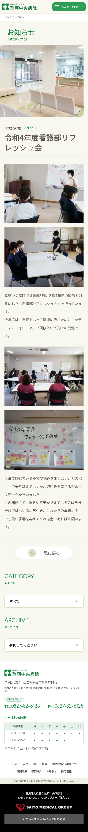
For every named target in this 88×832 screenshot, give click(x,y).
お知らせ (51, 771)
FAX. (66, 706)
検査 (44, 764)
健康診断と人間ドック (64, 764)
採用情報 (66, 771)
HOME (7, 17)
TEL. (22, 706)
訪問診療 (22, 771)
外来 (35, 764)
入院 (25, 764)
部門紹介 (36, 771)
